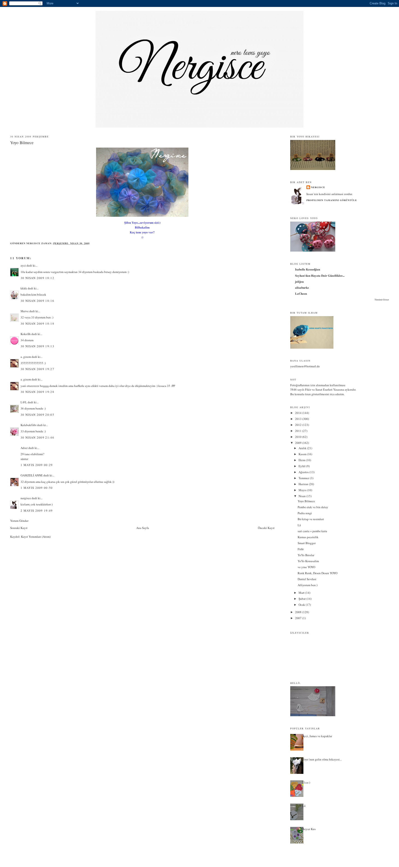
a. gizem (26, 357)
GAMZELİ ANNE (32, 475)
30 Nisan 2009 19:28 (37, 392)
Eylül (302, 466)
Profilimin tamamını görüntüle (331, 200)
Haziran (304, 484)
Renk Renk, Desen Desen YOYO (317, 573)
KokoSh (26, 334)
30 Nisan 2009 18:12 (37, 278)
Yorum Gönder (19, 521)
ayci (23, 265)
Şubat (302, 599)
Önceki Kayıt (266, 528)
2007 (298, 618)
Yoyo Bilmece (306, 501)
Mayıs (303, 490)
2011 (298, 431)
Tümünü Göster (382, 299)
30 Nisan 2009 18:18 (37, 323)
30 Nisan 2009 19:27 (37, 369)
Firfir (301, 549)
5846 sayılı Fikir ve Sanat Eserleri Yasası (315, 389)
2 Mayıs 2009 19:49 (37, 510)
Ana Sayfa (142, 528)
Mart (302, 593)
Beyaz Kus (309, 829)
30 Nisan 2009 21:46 (37, 437)
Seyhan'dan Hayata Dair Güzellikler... (320, 275)
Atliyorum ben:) (307, 585)
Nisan (302, 496)
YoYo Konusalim (308, 561)
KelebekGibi (28, 425)
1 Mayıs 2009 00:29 (37, 465)
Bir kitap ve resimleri (311, 519)
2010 (298, 437)
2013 (298, 419)
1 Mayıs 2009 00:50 (37, 488)
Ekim (302, 460)
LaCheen (301, 293)
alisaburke (302, 287)
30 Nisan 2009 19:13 (37, 346)
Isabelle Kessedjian (307, 269)
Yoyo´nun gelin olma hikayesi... (322, 759)
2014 (298, 413)
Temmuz (304, 478)
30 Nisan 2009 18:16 (37, 301)
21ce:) (306, 782)
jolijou (299, 281)
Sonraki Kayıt (18, 528)
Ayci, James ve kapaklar (317, 736)
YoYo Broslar (306, 555)
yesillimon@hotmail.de (305, 366)
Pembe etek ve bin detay (313, 507)
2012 (298, 425)
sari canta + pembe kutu (312, 531)
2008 (298, 612)
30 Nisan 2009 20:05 (37, 415)
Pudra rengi (305, 513)
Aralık (303, 448)
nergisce (26, 498)
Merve (25, 311)
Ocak (302, 605)
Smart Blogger (307, 543)
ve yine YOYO (306, 567)
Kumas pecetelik (308, 537)
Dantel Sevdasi (307, 579)
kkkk (24, 288)
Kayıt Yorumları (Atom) (36, 536)
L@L (24, 402)
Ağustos (304, 472)
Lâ (299, 525)
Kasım (303, 454)
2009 (298, 443)
